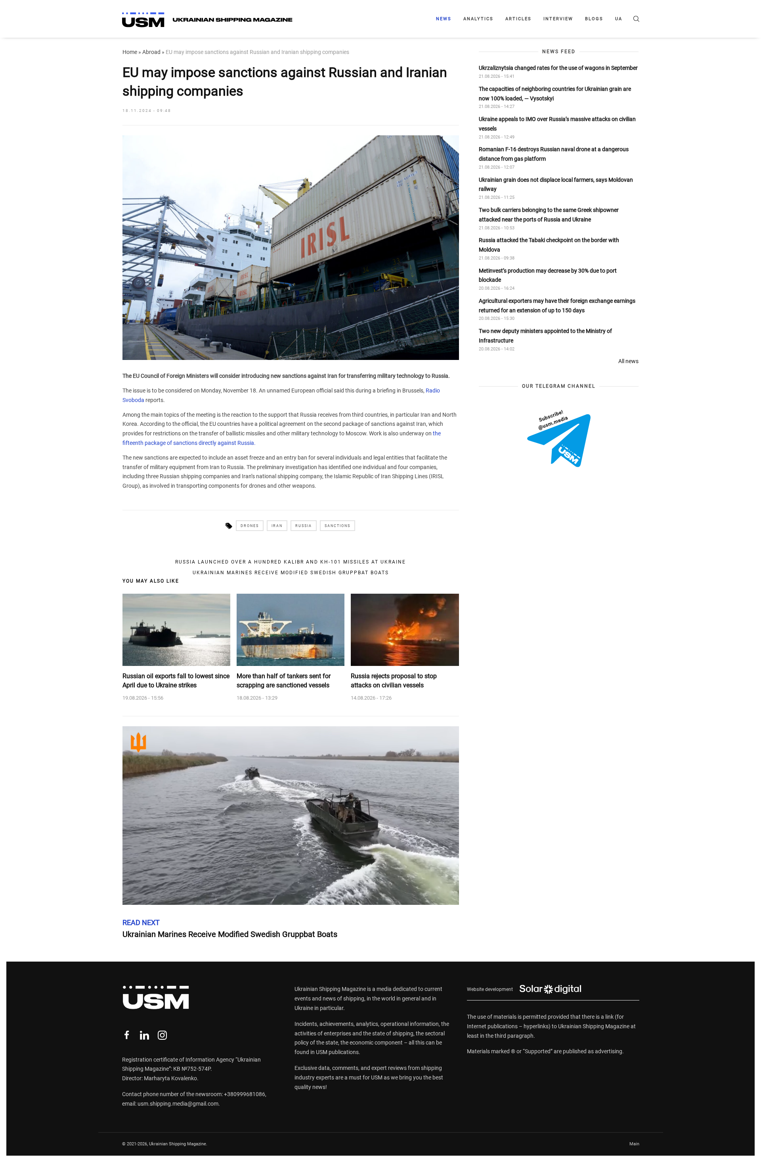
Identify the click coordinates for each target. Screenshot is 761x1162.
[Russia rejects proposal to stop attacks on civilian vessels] (405, 630)
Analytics (478, 18)
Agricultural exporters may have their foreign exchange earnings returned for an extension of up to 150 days (557, 306)
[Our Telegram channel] (559, 438)
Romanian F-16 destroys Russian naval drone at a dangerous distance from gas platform (554, 154)
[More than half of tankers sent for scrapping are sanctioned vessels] (290, 630)
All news (628, 361)
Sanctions (337, 526)
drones (250, 526)
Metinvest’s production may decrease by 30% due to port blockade (548, 275)
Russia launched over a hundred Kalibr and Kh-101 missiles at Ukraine (290, 562)
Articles (518, 18)
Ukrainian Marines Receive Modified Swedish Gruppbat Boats (291, 572)
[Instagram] (162, 1035)
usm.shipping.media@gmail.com (178, 1103)
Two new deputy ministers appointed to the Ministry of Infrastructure (545, 336)
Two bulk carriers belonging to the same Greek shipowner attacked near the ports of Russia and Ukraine (549, 215)
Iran (277, 526)
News (443, 18)
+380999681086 (244, 1094)
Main (634, 1144)
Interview (558, 18)
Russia (303, 526)
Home (129, 52)
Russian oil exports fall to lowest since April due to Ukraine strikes (175, 680)
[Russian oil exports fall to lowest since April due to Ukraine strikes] (176, 630)
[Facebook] (126, 1035)
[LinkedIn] (144, 1035)
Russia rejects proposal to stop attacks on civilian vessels (394, 680)
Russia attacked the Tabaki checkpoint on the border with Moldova (549, 245)
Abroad (151, 52)
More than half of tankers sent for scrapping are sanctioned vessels (284, 680)
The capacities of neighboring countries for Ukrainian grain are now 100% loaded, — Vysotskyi (555, 94)
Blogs (594, 18)
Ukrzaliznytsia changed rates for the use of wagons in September (558, 68)
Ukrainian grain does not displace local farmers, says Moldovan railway (556, 184)
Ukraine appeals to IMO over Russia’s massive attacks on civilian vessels (557, 124)
